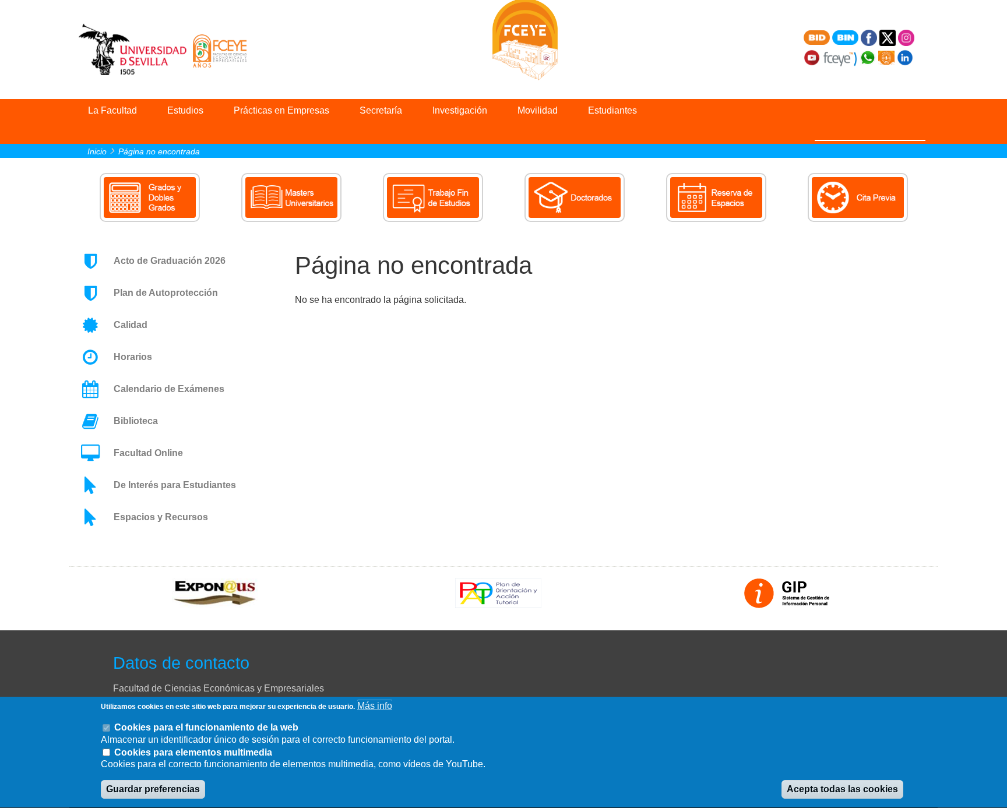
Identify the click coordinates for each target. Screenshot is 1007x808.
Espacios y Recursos (161, 517)
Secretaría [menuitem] (381, 110)
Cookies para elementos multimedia (193, 752)
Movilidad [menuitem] (537, 110)
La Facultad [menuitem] (112, 110)
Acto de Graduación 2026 (170, 261)
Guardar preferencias (153, 790)
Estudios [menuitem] (185, 110)
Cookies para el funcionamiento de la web (206, 727)
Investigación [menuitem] (459, 110)
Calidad (130, 325)
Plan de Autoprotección (166, 293)
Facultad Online (148, 453)
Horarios (133, 357)
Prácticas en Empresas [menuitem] (281, 110)
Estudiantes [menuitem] (612, 110)
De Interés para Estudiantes (175, 485)
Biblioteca (136, 421)
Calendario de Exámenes (169, 389)
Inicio (97, 151)
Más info (374, 706)
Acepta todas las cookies (842, 790)
